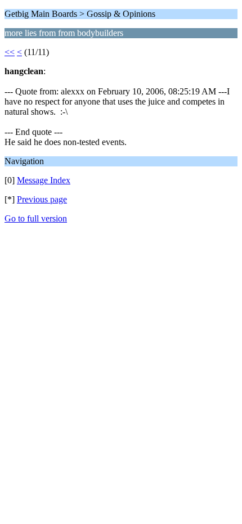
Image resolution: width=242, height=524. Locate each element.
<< (10, 52)
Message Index (43, 180)
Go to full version (36, 218)
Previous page (42, 199)
